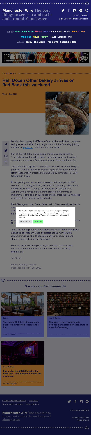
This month (52, 42)
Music (38, 31)
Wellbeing (26, 36)
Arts (45, 31)
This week (39, 42)
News (36, 36)
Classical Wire (65, 36)
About (76, 15)
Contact (84, 15)
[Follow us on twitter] (62, 11)
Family (44, 36)
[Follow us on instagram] (74, 11)
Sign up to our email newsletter (73, 18)
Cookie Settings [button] (25, 222)
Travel (52, 36)
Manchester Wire (17, 10)
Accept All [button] (38, 222)
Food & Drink (78, 31)
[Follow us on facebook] (68, 11)
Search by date (68, 42)
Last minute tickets (59, 31)
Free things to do (24, 31)
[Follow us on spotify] (80, 11)
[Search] (87, 11)
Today (29, 42)
